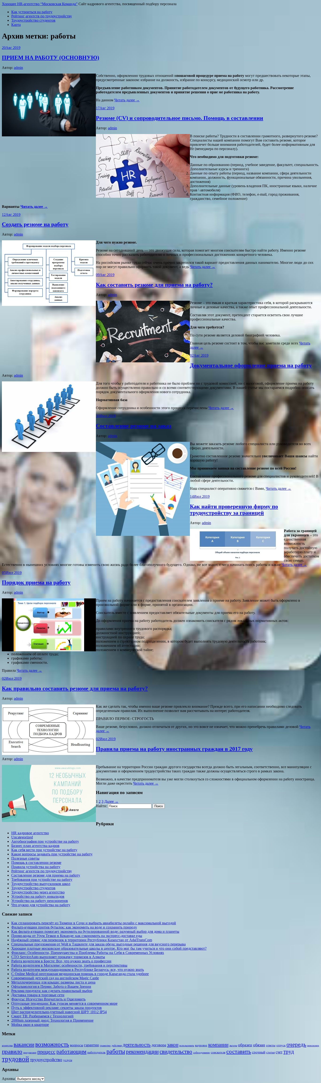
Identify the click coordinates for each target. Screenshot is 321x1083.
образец (245, 1045)
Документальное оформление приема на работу (251, 365)
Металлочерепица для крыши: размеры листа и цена (53, 982)
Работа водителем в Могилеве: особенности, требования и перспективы (69, 965)
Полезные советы (25, 858)
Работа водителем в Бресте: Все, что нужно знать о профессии (61, 961)
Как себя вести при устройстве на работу (44, 850)
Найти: (101, 806)
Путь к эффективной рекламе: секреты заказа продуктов (56, 1008)
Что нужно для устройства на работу (40, 905)
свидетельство (176, 1052)
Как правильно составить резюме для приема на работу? (75, 688)
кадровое (201, 1045)
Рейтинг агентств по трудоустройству (41, 16)
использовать (186, 1045)
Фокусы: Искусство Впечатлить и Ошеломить (48, 999)
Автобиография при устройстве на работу (45, 841)
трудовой (15, 1059)
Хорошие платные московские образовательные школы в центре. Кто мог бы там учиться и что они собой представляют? (109, 948)
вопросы (76, 1045)
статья (270, 1052)
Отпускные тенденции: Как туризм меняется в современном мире (64, 1003)
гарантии (91, 1045)
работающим (71, 1052)
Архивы (8, 1079)
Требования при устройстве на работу (41, 879)
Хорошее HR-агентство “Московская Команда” (40, 4)
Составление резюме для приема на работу (45, 875)
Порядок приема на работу (36, 582)
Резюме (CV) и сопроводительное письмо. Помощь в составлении (179, 118)
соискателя (218, 1052)
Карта (16, 25)
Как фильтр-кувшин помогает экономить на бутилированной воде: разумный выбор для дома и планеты (95, 931)
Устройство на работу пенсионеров (39, 901)
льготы (233, 1045)
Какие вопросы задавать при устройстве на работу (52, 854)
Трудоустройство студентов (33, 20)
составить (238, 1051)
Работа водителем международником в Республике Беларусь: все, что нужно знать (77, 970)
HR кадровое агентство (30, 833)
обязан (259, 1045)
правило (12, 1051)
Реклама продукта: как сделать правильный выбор (51, 991)
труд (288, 1052)
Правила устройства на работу (35, 867)
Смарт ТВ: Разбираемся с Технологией (42, 1016)
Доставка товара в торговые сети (37, 995)
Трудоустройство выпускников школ (40, 884)
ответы (270, 1045)
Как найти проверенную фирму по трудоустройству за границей (234, 509)
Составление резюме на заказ (133, 426)
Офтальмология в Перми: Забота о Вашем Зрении (51, 986)
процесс (46, 1052)
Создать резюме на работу (35, 224)
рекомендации (142, 1051)
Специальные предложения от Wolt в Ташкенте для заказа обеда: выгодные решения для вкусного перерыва (98, 944)
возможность (52, 1044)
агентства (7, 1045)
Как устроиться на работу (31, 12)
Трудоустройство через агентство (38, 892)
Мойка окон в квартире (30, 1025)
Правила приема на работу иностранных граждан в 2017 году (174, 749)
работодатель (96, 1052)
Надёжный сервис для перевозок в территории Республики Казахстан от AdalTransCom (81, 940)
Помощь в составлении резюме (36, 863)
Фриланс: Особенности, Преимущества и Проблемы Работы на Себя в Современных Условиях (87, 953)
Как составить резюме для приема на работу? (154, 285)
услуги (67, 1060)
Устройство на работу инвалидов (37, 896)
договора (159, 1045)
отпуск (281, 1045)
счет (279, 1052)
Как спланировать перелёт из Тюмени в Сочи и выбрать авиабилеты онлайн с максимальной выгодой (93, 923)
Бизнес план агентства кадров (35, 846)
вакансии (24, 1044)
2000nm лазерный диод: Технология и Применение (52, 1020)
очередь (296, 1044)
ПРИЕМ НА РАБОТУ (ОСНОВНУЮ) (50, 58)
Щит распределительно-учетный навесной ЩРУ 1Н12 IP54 (59, 1012)
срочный (258, 1052)
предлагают (29, 1052)
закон (172, 1044)
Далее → (111, 801)
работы (115, 1051)
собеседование (201, 1052)
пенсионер (313, 1045)
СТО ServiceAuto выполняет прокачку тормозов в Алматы (58, 957)
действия (117, 1045)
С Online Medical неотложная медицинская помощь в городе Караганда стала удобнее (80, 974)
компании (218, 1044)
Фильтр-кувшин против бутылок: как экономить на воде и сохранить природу (74, 927)
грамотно (105, 1045)
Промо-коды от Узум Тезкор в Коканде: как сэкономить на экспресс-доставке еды (76, 936)
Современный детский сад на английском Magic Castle (55, 978)
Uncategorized (22, 837)
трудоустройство (46, 1059)
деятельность (137, 1044)
